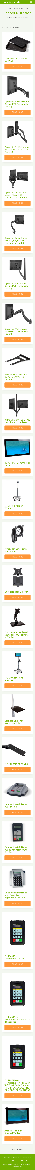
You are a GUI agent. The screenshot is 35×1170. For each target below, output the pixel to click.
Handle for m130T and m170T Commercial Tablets (16, 377)
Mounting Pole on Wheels (13, 507)
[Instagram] (26, 1160)
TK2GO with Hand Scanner (13, 679)
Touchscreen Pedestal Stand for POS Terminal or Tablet (16, 635)
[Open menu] (31, 2)
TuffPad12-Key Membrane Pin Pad (14, 957)
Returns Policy (8, 1157)
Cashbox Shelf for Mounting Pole (13, 722)
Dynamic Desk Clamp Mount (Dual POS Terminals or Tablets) (15, 195)
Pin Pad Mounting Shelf (16, 764)
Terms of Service (27, 1157)
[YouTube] (22, 1160)
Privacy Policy (17, 1157)
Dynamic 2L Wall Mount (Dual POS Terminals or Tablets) (17, 149)
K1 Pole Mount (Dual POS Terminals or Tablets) (17, 421)
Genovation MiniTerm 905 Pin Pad (16, 805)
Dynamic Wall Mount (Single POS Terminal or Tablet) (16, 331)
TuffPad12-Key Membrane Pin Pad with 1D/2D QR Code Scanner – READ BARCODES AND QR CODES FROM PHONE (17, 1085)
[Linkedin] (17, 1160)
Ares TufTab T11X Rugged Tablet (13, 1132)
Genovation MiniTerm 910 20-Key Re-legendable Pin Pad (16, 895)
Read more (17, 67)
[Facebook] (8, 1160)
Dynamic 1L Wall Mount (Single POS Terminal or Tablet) (16, 104)
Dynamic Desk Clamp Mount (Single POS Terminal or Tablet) (15, 240)
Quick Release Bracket (16, 592)
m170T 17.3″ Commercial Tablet (17, 464)
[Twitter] (13, 1160)
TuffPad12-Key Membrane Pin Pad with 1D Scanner (17, 1019)
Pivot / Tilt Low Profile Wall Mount (16, 550)
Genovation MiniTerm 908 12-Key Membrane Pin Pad (16, 850)
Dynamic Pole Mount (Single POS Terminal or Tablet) (16, 286)
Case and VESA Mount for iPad (16, 59)
